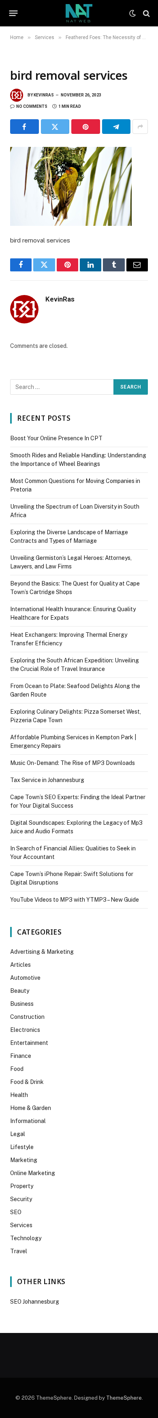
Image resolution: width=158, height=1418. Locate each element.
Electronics (25, 1030)
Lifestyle (22, 1147)
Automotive (25, 977)
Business (22, 1004)
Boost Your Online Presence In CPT (56, 438)
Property (21, 1186)
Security (21, 1199)
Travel (18, 1251)
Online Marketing (32, 1173)
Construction (27, 1017)
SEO (15, 1212)
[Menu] (13, 13)
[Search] (145, 13)
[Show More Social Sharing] (140, 126)
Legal (17, 1134)
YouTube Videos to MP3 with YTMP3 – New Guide (74, 899)
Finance (20, 1056)
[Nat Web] (79, 13)
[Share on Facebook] (24, 126)
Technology (25, 1238)
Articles (20, 964)
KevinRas (44, 95)
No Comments (31, 106)
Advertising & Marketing (42, 951)
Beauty (19, 991)
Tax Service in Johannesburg (47, 780)
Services (21, 1225)
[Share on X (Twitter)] (55, 126)
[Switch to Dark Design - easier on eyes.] (132, 13)
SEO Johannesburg (34, 1301)
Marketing (23, 1160)
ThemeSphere (124, 1398)
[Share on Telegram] (116, 126)
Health (19, 1095)
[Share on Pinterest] (85, 126)
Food (16, 1069)
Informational (28, 1121)
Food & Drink (27, 1082)
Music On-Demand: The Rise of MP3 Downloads (72, 763)
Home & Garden (30, 1108)
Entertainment (29, 1043)
